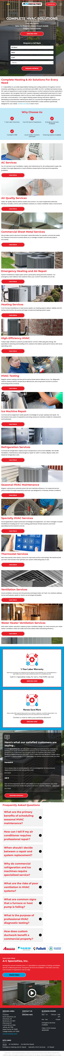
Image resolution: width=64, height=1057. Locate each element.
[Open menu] (61, 4)
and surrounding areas (10, 1034)
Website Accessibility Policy (53, 1052)
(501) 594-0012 (27, 1015)
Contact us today (23, 104)
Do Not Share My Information (18, 1052)
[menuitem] (6, 1044)
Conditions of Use (30, 1052)
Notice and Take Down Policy (40, 1052)
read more (55, 786)
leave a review (17, 756)
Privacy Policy (8, 1052)
